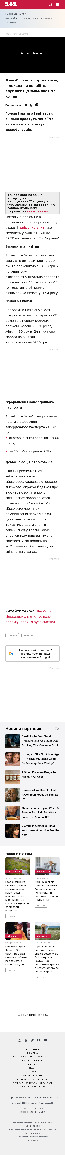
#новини (28, 635)
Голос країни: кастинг (15, 14)
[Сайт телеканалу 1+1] (11, 4)
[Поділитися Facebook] (31, 105)
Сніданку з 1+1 (32, 227)
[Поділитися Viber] (36, 105)
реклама (32, 1053)
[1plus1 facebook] (38, 1040)
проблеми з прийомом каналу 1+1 (32, 1056)
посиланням (37, 211)
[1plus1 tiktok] (32, 1040)
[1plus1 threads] (26, 1040)
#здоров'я (41, 905)
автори (32, 1071)
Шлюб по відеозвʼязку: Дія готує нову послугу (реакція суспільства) (30, 616)
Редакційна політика (33, 1087)
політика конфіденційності (33, 1079)
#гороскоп (12, 916)
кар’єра (32, 1064)
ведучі (32, 1068)
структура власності (32, 1075)
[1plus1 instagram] (19, 1040)
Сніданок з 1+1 (13, 871)
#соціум (12, 635)
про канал (32, 1049)
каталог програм (32, 1060)
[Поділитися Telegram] (25, 105)
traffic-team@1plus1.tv (32, 1140)
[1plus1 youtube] (45, 1040)
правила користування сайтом (32, 1083)
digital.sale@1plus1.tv (32, 1133)
